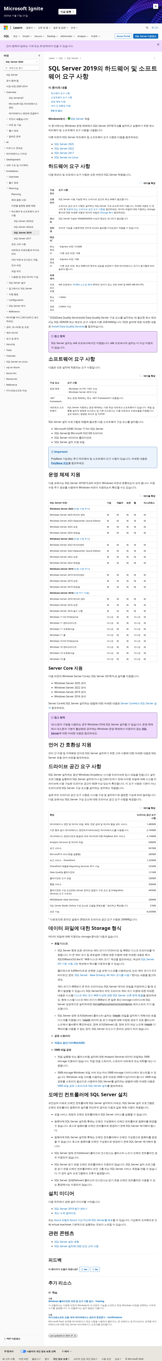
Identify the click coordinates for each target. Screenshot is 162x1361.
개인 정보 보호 (60, 1358)
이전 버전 (23, 1358)
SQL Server (72, 58)
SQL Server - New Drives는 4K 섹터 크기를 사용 (102, 975)
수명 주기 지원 (81, 592)
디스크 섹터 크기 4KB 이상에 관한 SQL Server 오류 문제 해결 (108, 995)
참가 (47, 1358)
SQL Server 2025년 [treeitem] (23, 221)
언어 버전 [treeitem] (16, 265)
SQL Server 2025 (64, 144)
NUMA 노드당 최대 (82, 284)
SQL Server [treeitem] (12, 74)
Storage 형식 (106, 212)
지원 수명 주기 (82, 508)
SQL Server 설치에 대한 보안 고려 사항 (76, 1246)
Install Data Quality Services (68, 326)
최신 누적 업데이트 (65, 1213)
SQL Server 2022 (64, 148)
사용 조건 (106, 1358)
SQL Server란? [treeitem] (16, 97)
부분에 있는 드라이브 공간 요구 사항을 (85, 209)
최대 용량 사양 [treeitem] (18, 199)
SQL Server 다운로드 (145, 36)
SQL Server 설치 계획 (66, 1241)
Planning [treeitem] (16, 194)
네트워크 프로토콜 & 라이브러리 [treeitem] (25, 251)
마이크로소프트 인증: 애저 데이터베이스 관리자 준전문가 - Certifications (85, 1317)
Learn (52, 58)
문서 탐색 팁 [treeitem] (12, 80)
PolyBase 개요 (59, 463)
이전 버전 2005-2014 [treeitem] (16, 86)
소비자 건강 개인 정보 (84, 1358)
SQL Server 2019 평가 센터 (69, 1208)
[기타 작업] (154, 58)
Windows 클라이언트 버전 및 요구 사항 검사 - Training (76, 1301)
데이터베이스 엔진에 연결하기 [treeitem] (24, 113)
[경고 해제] (155, 6)
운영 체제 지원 (58, 101)
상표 (117, 1358)
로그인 (155, 27)
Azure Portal (123, 36)
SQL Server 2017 (64, 153)
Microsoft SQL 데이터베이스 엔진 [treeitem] (23, 105)
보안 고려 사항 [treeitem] (18, 244)
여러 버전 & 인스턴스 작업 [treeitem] (24, 259)
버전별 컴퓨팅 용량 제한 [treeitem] (23, 205)
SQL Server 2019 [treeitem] (22, 232)
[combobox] (22, 61)
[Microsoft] (6, 28)
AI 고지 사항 (9, 1358)
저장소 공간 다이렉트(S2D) (69, 1043)
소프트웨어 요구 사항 (61, 97)
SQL (61, 58)
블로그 (35, 1358)
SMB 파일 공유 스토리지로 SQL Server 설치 (82, 1086)
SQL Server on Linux (66, 157)
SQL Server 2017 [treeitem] (22, 238)
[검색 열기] (147, 28)
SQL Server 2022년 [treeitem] (23, 226)
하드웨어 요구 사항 (60, 93)
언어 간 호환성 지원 (61, 105)
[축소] (39, 55)
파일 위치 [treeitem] (16, 271)
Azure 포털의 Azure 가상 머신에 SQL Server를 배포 (83, 1220)
